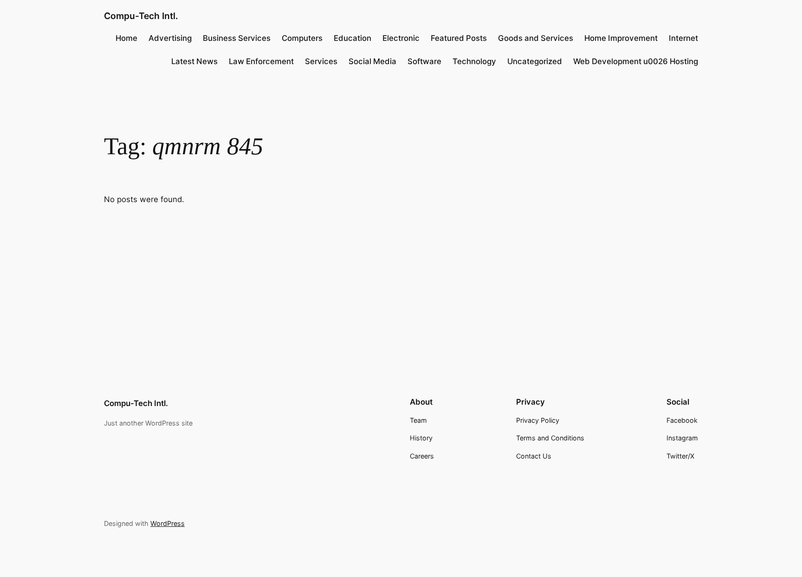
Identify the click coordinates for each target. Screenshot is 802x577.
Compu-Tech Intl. (141, 15)
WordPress (167, 523)
